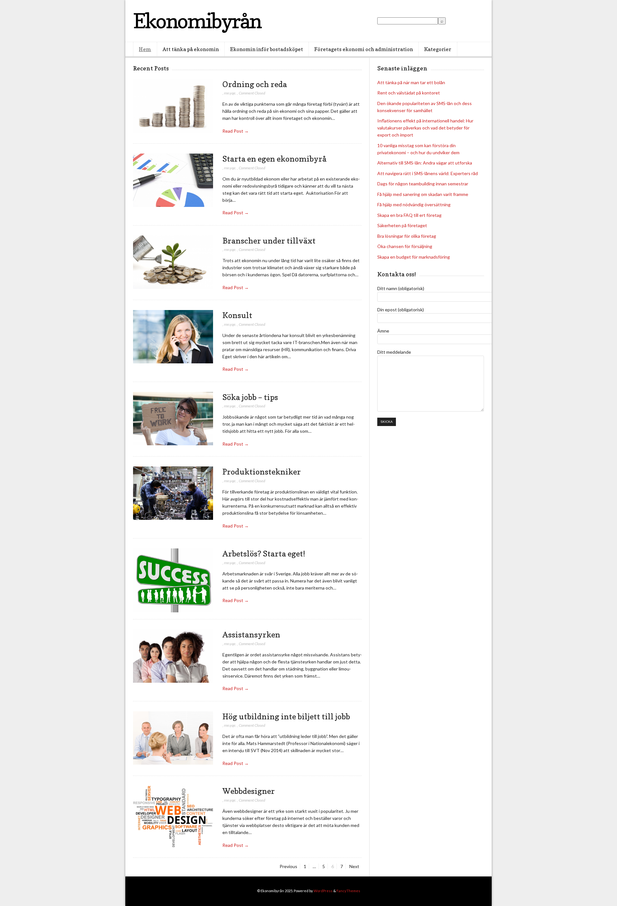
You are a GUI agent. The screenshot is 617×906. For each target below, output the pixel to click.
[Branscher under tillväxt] (173, 262)
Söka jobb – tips (250, 397)
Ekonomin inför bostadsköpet (266, 49)
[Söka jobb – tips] (173, 419)
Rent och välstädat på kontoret (408, 92)
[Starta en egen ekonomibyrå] (173, 180)
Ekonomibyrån (197, 20)
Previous (288, 866)
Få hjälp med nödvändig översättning (414, 204)
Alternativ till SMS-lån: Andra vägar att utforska (424, 162)
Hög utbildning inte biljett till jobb (286, 716)
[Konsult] (173, 337)
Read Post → (235, 131)
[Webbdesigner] (173, 817)
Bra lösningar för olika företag (406, 236)
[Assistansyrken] (173, 656)
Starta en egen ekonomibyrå (274, 159)
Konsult (237, 315)
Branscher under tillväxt (269, 240)
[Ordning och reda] (173, 106)
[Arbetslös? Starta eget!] (173, 580)
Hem (145, 49)
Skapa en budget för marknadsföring (413, 257)
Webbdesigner (248, 791)
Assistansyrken (251, 634)
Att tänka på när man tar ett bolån (411, 82)
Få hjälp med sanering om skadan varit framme (422, 194)
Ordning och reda (254, 84)
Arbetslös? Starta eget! (263, 553)
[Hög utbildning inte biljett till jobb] (173, 738)
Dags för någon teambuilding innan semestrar (422, 183)
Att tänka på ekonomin (191, 49)
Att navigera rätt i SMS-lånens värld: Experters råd (427, 173)
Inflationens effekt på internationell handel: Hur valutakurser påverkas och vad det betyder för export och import (425, 128)
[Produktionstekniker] (173, 493)
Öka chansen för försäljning (404, 246)
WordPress (323, 891)
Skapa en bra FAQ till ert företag (409, 215)
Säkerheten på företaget (402, 225)
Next (354, 866)
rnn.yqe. (230, 93)
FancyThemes (348, 891)
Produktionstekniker (261, 471)
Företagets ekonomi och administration (363, 49)
